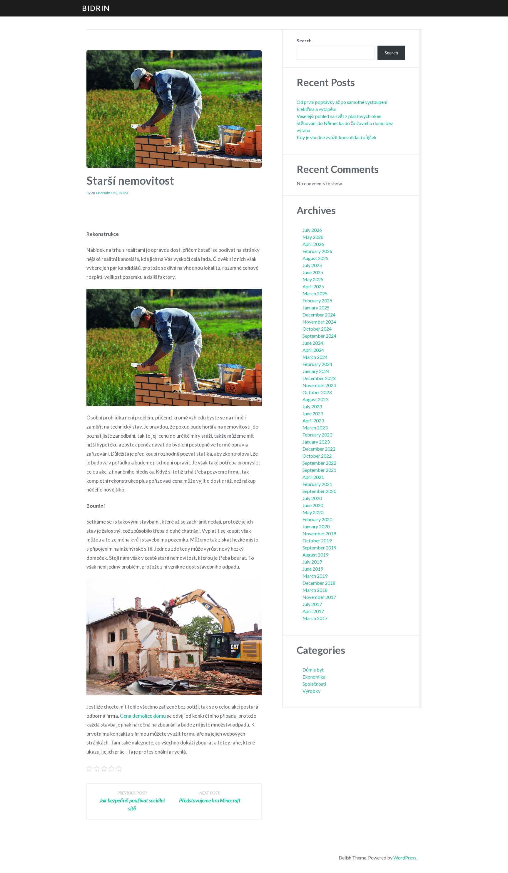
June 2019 (313, 569)
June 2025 (313, 272)
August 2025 (315, 258)
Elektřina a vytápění (316, 109)
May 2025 (313, 279)
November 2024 (319, 321)
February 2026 (317, 251)
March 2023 (315, 427)
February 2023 (317, 434)
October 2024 (317, 328)
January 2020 (316, 526)
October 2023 (317, 392)
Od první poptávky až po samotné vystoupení (342, 102)
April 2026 (313, 244)
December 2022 (319, 449)
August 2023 (315, 399)
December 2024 (319, 314)
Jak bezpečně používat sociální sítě (132, 801)
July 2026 (312, 230)
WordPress (404, 857)
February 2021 (317, 484)
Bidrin (96, 8)
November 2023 (319, 385)
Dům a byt (313, 669)
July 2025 (312, 265)
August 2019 (315, 554)
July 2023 (312, 406)
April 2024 (313, 350)
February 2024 (317, 364)
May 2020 (313, 512)
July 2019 (312, 561)
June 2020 (313, 505)
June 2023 (313, 413)
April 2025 (313, 286)
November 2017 (319, 597)
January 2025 (316, 307)
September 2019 (319, 547)
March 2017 (315, 618)
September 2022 (319, 463)
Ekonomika (314, 676)
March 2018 (315, 590)
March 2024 (315, 357)
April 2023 (313, 420)
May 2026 (313, 237)
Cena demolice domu (143, 716)
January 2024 (316, 371)
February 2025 (317, 300)
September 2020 (319, 491)
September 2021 (319, 470)
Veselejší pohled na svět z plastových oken (339, 116)
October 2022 (317, 456)
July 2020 (312, 498)
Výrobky (311, 691)
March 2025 (315, 293)
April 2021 (313, 477)
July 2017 (312, 604)
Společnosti (314, 684)
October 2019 (317, 540)
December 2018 (319, 583)
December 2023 (319, 378)
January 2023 (316, 441)
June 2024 (313, 343)
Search (304, 40)
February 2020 (317, 519)
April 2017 (313, 611)
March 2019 (315, 576)
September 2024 (319, 336)
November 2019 (319, 533)
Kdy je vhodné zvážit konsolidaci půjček (337, 137)
